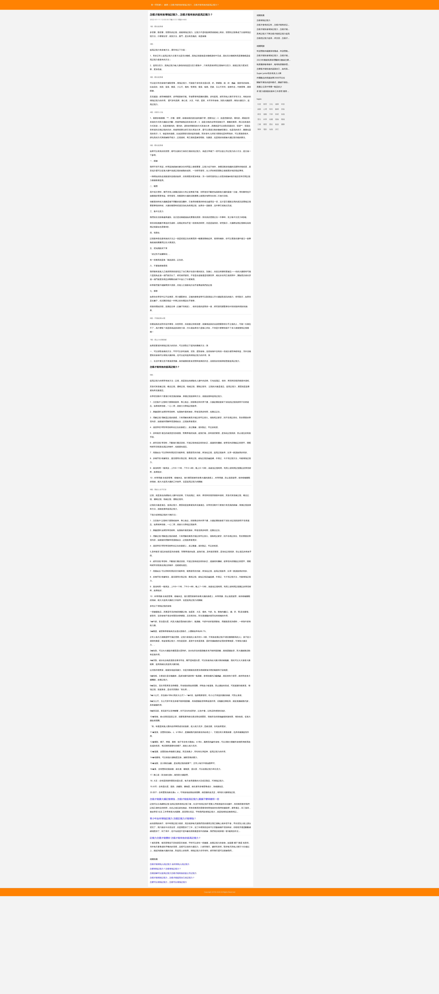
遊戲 (265, 114)
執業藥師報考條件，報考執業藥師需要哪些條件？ (278, 64)
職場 (283, 119)
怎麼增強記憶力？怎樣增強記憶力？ (165, 869)
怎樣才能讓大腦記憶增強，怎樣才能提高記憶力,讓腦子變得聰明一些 (184, 799)
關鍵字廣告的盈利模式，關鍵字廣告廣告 (274, 82)
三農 (259, 124)
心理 (265, 109)
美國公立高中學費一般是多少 (269, 87)
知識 (271, 129)
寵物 (277, 119)
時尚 (271, 109)
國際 (283, 124)
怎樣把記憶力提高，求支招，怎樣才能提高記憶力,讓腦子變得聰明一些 (287, 38)
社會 (259, 104)
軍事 (259, 129)
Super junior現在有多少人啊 (269, 73)
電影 (265, 129)
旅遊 (283, 114)
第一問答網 (156, 5)
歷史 (271, 124)
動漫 (277, 124)
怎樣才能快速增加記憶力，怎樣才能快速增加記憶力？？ (281, 29)
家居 (259, 114)
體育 (265, 124)
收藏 (271, 119)
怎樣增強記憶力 (263, 20)
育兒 (259, 119)
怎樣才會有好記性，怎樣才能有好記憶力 (274, 25)
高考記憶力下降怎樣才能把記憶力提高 (273, 34)
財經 (277, 114)
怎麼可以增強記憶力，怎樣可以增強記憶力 (168, 882)
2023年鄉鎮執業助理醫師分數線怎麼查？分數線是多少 (280, 60)
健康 (166, 5)
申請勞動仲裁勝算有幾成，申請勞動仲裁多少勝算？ (279, 51)
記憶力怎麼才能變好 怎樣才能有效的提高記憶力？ (175, 837)
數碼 (277, 109)
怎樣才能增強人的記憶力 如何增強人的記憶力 (169, 864)
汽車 (271, 114)
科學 (265, 119)
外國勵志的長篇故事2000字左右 (271, 78)
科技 (283, 104)
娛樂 (259, 109)
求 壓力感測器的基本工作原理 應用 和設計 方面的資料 (280, 91)
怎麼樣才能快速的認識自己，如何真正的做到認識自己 (280, 69)
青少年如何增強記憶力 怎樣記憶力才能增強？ (173, 818)
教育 (265, 104)
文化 (271, 104)
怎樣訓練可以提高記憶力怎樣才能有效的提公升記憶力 (173, 873)
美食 (283, 109)
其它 (277, 129)
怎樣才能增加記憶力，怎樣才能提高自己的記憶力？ (172, 878)
